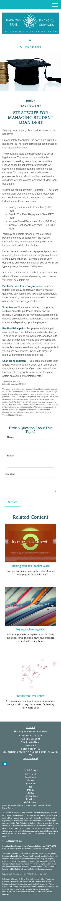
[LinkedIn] (30, 40)
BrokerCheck (7, 807)
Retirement (30, 774)
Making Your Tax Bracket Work (30, 566)
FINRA (48, 846)
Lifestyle (30, 792)
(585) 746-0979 (32, 47)
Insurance (31, 783)
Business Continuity (39, 873)
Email (10, 455)
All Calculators (30, 802)
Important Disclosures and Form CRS (16, 873)
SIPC (54, 846)
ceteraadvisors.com (44, 869)
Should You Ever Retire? (31, 696)
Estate (30, 780)
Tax (30, 786)
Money (30, 789)
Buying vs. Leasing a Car (30, 629)
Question (10, 474)
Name (10, 437)
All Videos (30, 799)
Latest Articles (31, 796)
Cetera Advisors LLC (30, 846)
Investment (30, 777)
